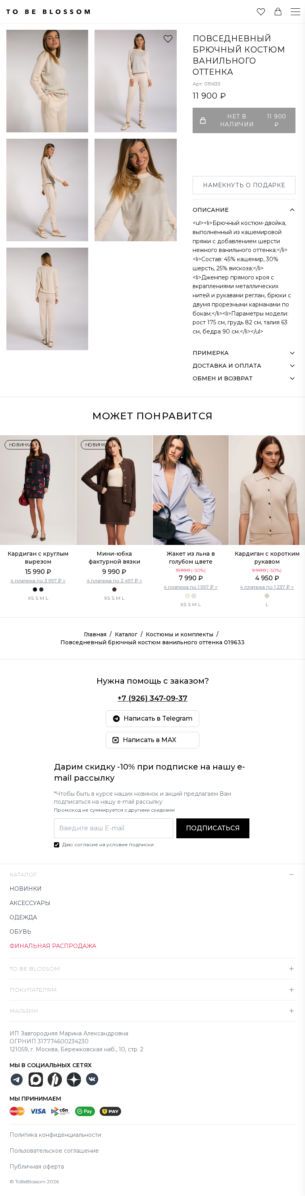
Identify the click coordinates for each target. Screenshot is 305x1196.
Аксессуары (30, 903)
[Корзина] (278, 11)
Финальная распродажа (53, 946)
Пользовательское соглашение (54, 1150)
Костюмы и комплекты (179, 634)
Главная (95, 634)
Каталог (126, 634)
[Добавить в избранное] (168, 38)
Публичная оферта (37, 1166)
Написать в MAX (149, 740)
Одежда (23, 917)
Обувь (20, 931)
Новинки (26, 888)
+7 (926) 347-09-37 (152, 698)
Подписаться (213, 828)
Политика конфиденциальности (55, 1134)
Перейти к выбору (38, 528)
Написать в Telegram (158, 718)
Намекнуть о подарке (244, 185)
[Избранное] (261, 11)
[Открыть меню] (290, 11)
